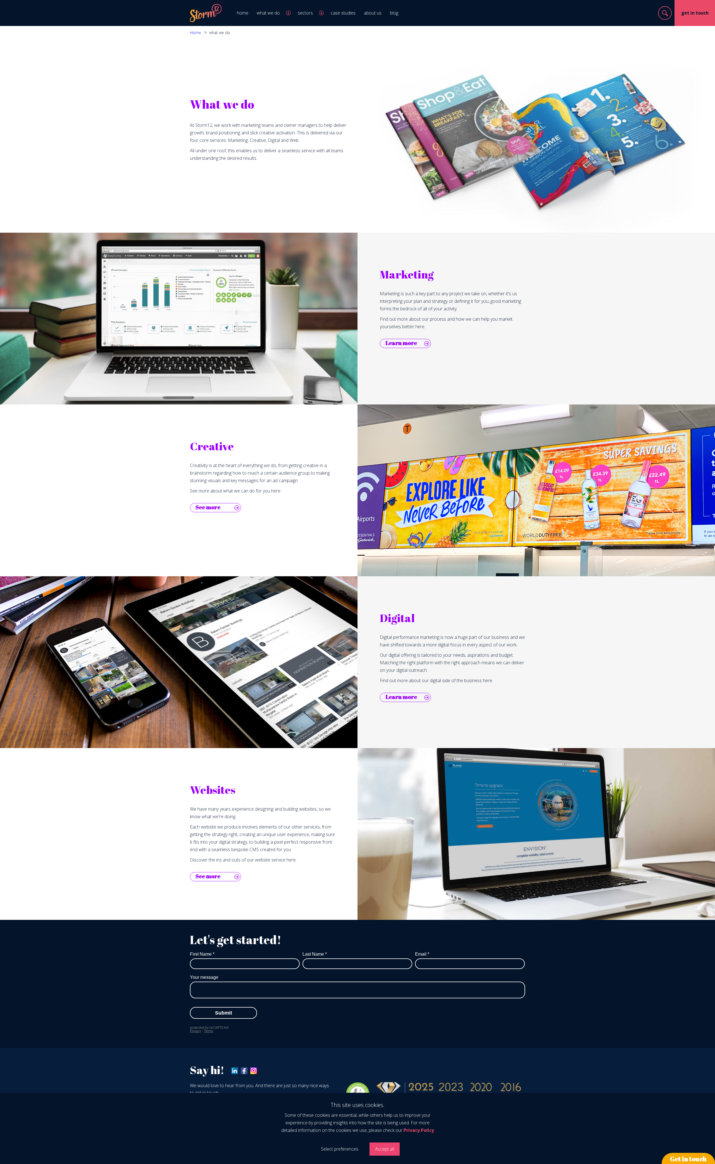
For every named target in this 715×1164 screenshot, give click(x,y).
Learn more (401, 343)
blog (394, 13)
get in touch (695, 13)
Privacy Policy (419, 1130)
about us (373, 13)
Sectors (305, 13)
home (242, 13)
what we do (268, 13)
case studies (343, 13)
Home (195, 32)
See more (208, 507)
